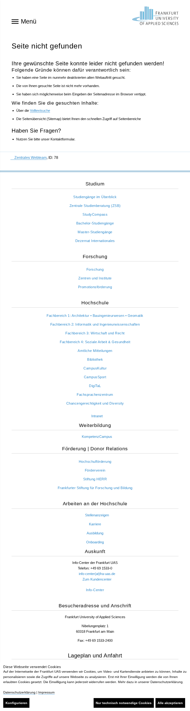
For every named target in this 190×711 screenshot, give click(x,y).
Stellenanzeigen (97, 515)
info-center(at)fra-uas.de (97, 574)
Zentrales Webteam (30, 158)
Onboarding (95, 542)
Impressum (46, 692)
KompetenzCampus (97, 437)
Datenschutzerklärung (19, 692)
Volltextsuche (40, 110)
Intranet (97, 416)
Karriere (95, 524)
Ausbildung (95, 533)
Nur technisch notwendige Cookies (124, 703)
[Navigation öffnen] (15, 21)
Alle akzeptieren (170, 703)
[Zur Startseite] (155, 15)
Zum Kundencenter (96, 579)
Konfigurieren (16, 703)
